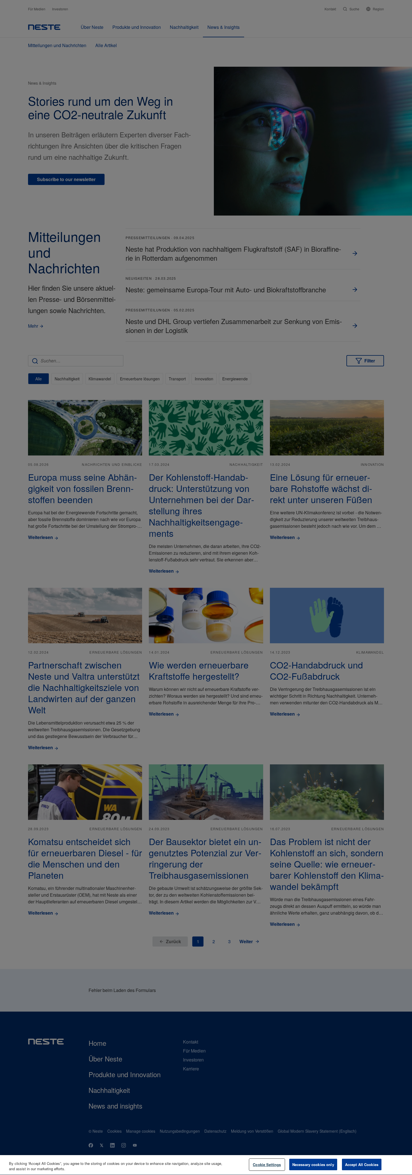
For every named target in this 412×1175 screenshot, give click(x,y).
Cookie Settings (267, 1164)
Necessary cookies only (313, 1164)
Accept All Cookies (361, 1164)
